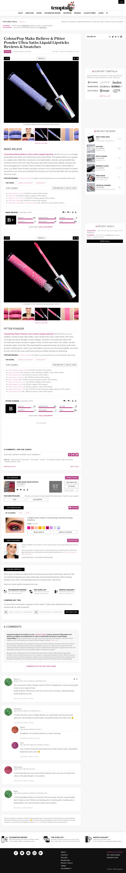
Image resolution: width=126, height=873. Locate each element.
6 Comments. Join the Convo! (18, 449)
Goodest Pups (112, 858)
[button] (20, 13)
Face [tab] (27, 513)
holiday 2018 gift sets (12, 462)
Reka (16, 791)
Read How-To (39, 532)
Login (121, 2)
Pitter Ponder (12, 401)
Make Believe (12, 212)
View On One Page (41, 143)
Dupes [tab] (10, 183)
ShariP (22, 727)
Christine (55, 51)
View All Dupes (71, 188)
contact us (53, 640)
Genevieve (18, 767)
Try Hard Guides (113, 855)
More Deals (105, 241)
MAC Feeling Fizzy (15, 375)
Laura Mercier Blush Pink (17, 370)
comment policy (40, 634)
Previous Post (10, 467)
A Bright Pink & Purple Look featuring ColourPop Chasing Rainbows (50, 518)
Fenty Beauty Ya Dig (15, 193)
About (63, 852)
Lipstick (42, 460)
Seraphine (18, 709)
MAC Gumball (13, 379)
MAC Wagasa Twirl (15, 384)
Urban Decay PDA (14, 391)
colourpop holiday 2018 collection (60, 460)
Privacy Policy (67, 863)
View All (22, 22)
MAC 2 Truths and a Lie (16, 382)
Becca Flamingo (14, 372)
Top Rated (71, 486)
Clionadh (6, 26)
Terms (63, 866)
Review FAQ (72, 540)
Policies (64, 858)
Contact (64, 855)
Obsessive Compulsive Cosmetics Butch (22, 203)
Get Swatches (71, 612)
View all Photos (65, 532)
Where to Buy (71, 478)
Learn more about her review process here (37, 557)
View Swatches (58, 188)
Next (77, 58)
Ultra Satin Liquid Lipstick (27, 482)
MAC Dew (12, 196)
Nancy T (17, 679)
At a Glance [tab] (10, 513)
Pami (22, 743)
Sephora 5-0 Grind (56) (16, 198)
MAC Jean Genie (14, 200)
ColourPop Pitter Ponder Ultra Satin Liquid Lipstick (29, 333)
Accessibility (66, 869)
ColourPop (7, 27)
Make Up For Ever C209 (16, 389)
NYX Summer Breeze (16, 386)
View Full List (104, 96)
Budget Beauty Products (20, 460)
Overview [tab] (25, 183)
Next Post (74, 467)
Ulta (40, 227)
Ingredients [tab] (41, 183)
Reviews (7, 51)
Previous (74, 58)
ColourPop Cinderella (16, 377)
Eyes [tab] (20, 513)
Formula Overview (25, 178)
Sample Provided (25, 51)
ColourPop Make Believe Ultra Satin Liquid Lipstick (28, 154)
